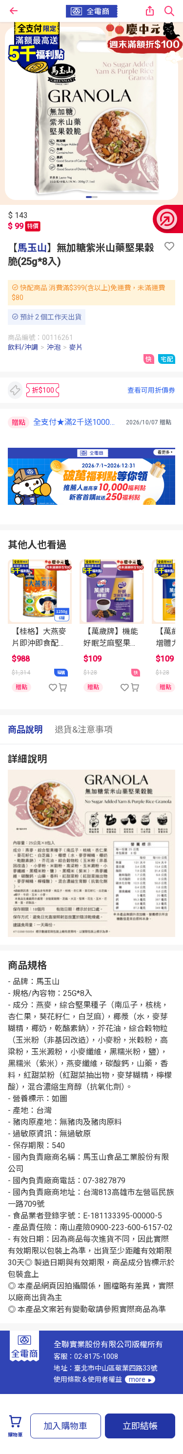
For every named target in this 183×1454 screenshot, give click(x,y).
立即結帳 (140, 1426)
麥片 (76, 347)
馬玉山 (32, 248)
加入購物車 (65, 1426)
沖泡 (54, 347)
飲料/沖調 (23, 347)
